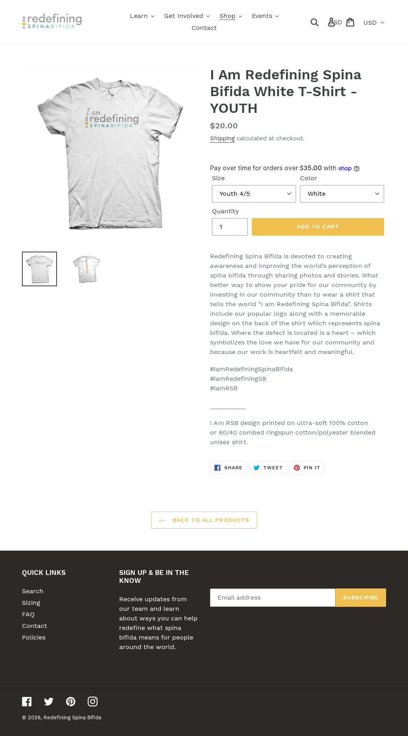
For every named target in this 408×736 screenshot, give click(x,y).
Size (218, 178)
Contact (34, 626)
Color (308, 178)
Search (32, 591)
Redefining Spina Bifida (72, 717)
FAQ (28, 614)
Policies (33, 637)
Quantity (225, 211)
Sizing (31, 602)
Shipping (222, 138)
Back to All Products (210, 520)
